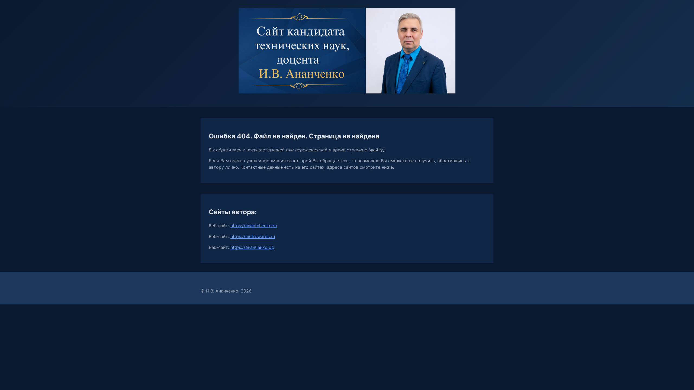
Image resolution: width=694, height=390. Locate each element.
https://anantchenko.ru (253, 225)
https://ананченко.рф (252, 247)
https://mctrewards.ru (252, 236)
